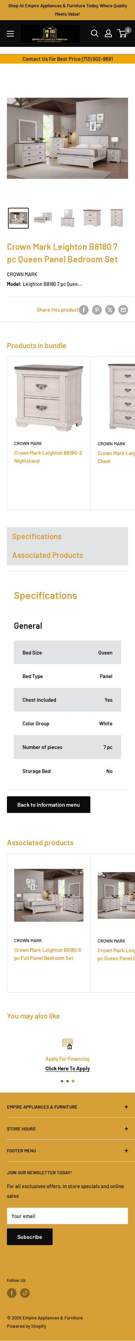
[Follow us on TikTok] (25, 1293)
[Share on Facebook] (84, 309)
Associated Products (47, 554)
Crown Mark (22, 274)
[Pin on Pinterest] (97, 309)
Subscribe (29, 1236)
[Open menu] (10, 33)
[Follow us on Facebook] (12, 1293)
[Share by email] (123, 309)
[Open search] (95, 33)
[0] (122, 33)
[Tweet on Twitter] (110, 309)
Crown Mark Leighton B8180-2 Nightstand (48, 457)
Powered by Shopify (26, 1326)
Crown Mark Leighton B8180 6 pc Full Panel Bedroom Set (47, 954)
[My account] (108, 33)
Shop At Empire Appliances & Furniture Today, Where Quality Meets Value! (67, 10)
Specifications (37, 536)
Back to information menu (48, 804)
